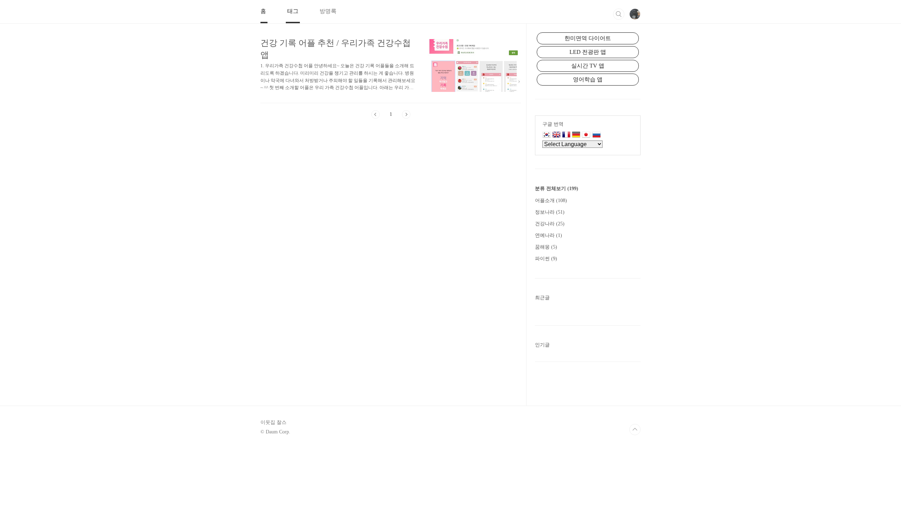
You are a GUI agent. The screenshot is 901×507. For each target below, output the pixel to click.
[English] (556, 135)
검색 (618, 14)
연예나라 (548, 235)
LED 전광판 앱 (587, 52)
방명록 (328, 11)
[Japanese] (587, 135)
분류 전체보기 (556, 188)
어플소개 (551, 200)
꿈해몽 (546, 247)
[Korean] (546, 135)
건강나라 (550, 223)
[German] (576, 135)
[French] (566, 135)
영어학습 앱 (588, 79)
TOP (635, 429)
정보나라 (550, 212)
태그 (292, 11)
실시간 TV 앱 (587, 66)
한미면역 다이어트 (588, 38)
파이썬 (546, 258)
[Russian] (596, 135)
